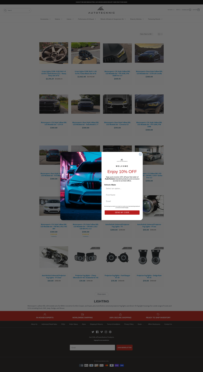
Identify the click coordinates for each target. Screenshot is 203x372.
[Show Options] (137, 189)
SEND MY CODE (122, 212)
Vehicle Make (110, 185)
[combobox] (121, 189)
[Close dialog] (140, 154)
